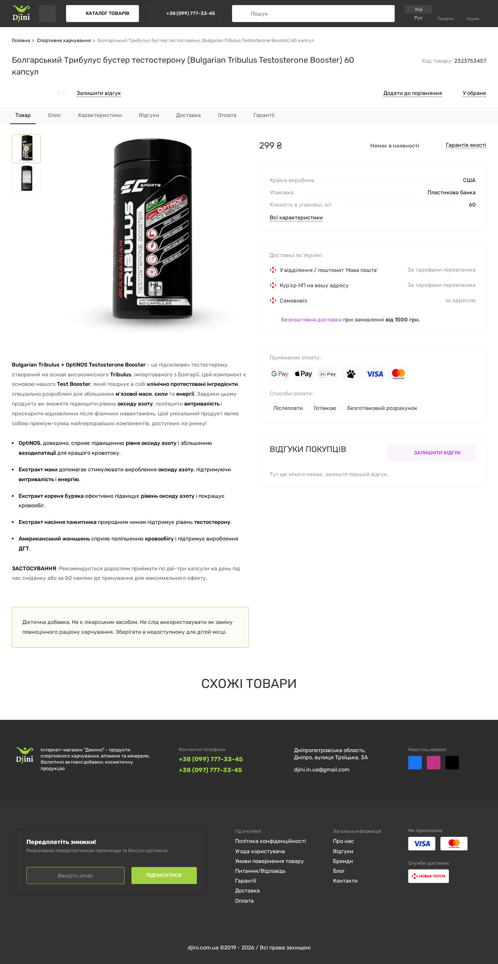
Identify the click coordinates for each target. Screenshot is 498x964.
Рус (418, 18)
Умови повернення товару (269, 861)
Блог (339, 871)
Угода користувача (260, 851)
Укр (418, 9)
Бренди (343, 861)
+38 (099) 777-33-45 (211, 759)
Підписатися (164, 875)
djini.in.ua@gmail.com (321, 769)
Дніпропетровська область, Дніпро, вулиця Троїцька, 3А (331, 754)
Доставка (247, 890)
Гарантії (245, 881)
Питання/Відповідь (260, 871)
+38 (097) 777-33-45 (210, 770)
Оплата (244, 901)
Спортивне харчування (64, 40)
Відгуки (343, 851)
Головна (21, 40)
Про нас (343, 841)
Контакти (345, 881)
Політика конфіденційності (270, 841)
